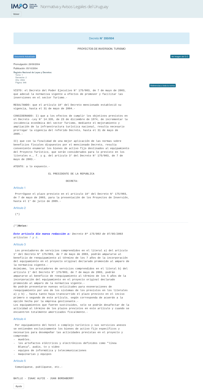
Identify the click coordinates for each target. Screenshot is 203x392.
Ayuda (19, 386)
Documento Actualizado (24, 56)
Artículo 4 (19, 319)
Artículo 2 (19, 208)
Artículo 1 (19, 187)
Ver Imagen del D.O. (180, 56)
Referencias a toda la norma (162, 85)
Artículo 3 (19, 244)
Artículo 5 (19, 361)
